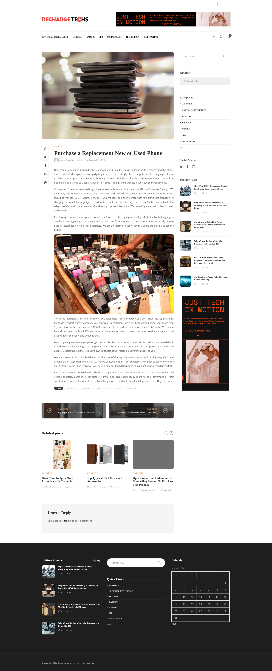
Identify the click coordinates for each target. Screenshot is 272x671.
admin (62, 160)
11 (184, 596)
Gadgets (77, 37)
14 (208, 596)
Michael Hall (91, 487)
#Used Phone (132, 388)
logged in (66, 520)
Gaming (90, 37)
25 (184, 610)
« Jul (173, 623)
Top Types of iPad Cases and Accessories (76, 413)
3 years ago (152, 490)
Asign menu (46, 4)
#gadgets (87, 388)
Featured (187, 116)
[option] (62, 463)
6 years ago (70, 160)
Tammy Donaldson (140, 490)
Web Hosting (151, 37)
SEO (101, 37)
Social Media (114, 37)
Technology (133, 37)
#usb (117, 388)
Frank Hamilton (47, 487)
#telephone (103, 388)
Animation (187, 104)
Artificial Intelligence (55, 37)
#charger (72, 388)
